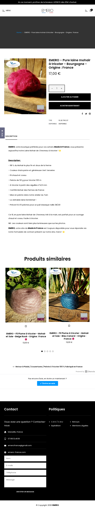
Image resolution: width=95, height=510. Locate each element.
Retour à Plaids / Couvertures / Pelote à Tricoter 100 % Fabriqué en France (49, 367)
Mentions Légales (80, 425)
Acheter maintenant (70, 105)
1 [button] (42, 351)
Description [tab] (11, 136)
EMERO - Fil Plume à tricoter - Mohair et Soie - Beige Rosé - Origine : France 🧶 (26, 336)
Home (19, 32)
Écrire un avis (50, 384)
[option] (26, 310)
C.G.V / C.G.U (57, 421)
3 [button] (47, 351)
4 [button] (50, 351)
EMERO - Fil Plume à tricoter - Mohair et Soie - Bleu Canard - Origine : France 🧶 (69, 336)
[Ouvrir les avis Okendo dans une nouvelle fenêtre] (85, 371)
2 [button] (44, 351)
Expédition (56, 425)
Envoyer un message (25, 492)
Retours (75, 421)
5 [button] (53, 351)
